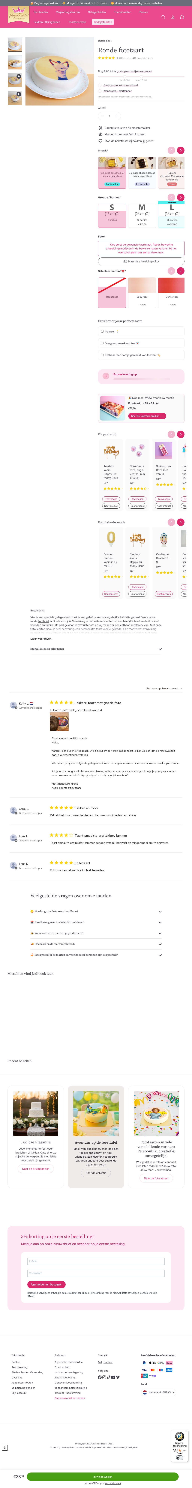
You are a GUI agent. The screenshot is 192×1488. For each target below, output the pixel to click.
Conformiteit (62, 1367)
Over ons (17, 1377)
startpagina (104, 40)
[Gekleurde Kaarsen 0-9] (163, 553)
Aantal (102, 108)
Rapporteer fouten (22, 1382)
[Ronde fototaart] (21, 1010)
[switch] (179, 1457)
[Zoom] (60, 71)
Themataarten (122, 12)
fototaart (43, 621)
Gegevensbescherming (68, 1382)
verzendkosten (113, 1483)
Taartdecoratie (77, 22)
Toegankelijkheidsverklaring (71, 1387)
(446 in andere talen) (142, 58)
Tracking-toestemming (68, 1392)
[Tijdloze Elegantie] (35, 1113)
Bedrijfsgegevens (65, 1377)
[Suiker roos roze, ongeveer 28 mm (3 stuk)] (137, 467)
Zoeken (16, 1361)
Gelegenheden (97, 12)
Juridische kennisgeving (69, 1372)
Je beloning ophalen (23, 1387)
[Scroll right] (180, 434)
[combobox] (164, 688)
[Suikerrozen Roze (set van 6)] (163, 465)
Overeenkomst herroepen (70, 1398)
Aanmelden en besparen (46, 1284)
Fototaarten (41, 12)
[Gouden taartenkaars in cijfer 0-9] (111, 555)
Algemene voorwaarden (69, 1361)
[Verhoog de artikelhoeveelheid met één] (116, 116)
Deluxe (144, 12)
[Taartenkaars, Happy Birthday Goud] (111, 467)
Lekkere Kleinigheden (47, 22)
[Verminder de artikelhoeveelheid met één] (102, 116)
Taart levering (19, 1367)
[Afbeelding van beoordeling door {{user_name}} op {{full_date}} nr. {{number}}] (59, 721)
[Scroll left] (171, 434)
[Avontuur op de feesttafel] (95, 1113)
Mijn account (19, 1392)
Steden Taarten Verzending (27, 1372)
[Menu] (186, 1432)
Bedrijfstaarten (103, 22)
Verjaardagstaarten (68, 12)
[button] (5, 1448)
